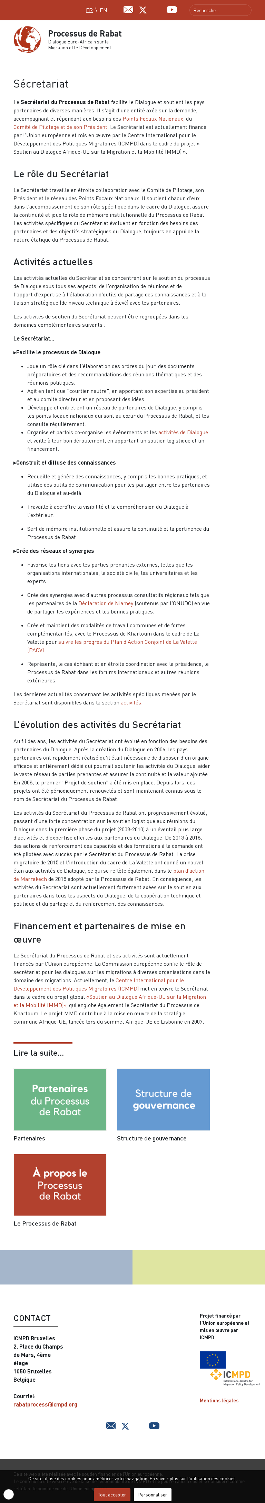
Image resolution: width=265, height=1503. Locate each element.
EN (103, 10)
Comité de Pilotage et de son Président (60, 126)
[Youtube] (172, 9)
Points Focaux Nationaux (152, 118)
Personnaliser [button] (152, 1494)
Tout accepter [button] (112, 1494)
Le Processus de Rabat (45, 1223)
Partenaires (29, 1138)
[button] (249, 40)
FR (89, 10)
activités (131, 702)
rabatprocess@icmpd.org (45, 1404)
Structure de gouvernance (152, 1138)
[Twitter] (143, 9)
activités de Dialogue (183, 432)
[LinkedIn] (157, 9)
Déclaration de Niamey (105, 603)
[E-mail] (129, 9)
